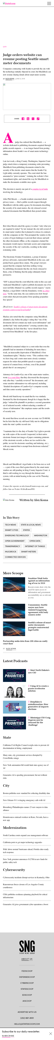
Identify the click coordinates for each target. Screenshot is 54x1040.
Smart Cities (11, 530)
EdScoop (27, 995)
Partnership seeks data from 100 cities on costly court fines (25, 642)
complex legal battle (40, 189)
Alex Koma (10, 79)
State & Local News (31, 524)
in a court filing (14, 377)
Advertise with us (27, 1012)
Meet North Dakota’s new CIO (38, 671)
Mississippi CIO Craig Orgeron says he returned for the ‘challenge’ (39, 721)
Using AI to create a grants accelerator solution (38, 688)
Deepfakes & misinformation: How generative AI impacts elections (38, 705)
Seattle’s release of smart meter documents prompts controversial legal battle (39, 626)
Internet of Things (35, 546)
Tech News (10, 524)
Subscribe (8, 1035)
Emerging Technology (17, 535)
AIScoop (27, 1001)
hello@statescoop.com (27, 1024)
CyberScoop (27, 983)
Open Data (35, 540)
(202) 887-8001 (27, 1018)
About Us (27, 959)
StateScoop (27, 989)
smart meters (28, 551)
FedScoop (27, 971)
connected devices (15, 557)
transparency (12, 546)
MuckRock (10, 551)
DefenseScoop (27, 977)
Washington (40, 535)
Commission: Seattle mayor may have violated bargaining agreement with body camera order (38, 610)
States (26, 530)
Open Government (14, 540)
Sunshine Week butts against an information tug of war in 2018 (39, 581)
